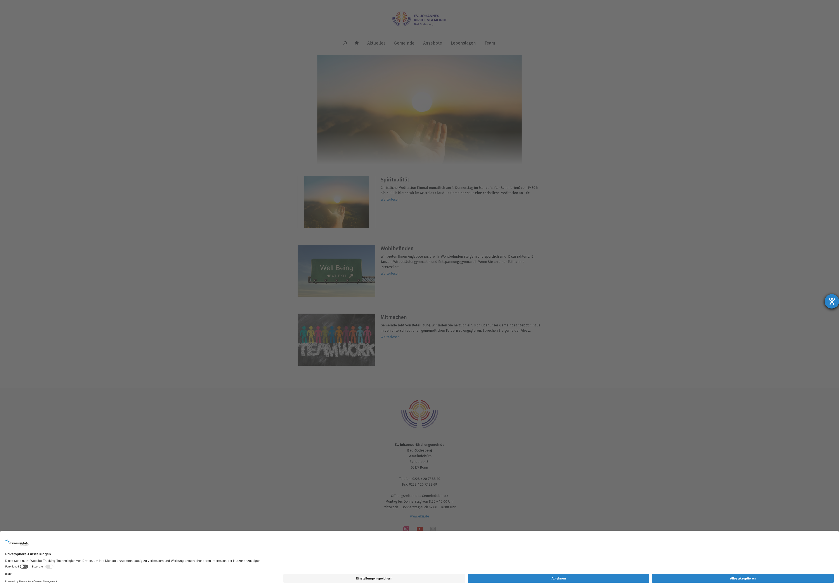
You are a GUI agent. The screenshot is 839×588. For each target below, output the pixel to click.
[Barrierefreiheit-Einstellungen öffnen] (832, 301)
